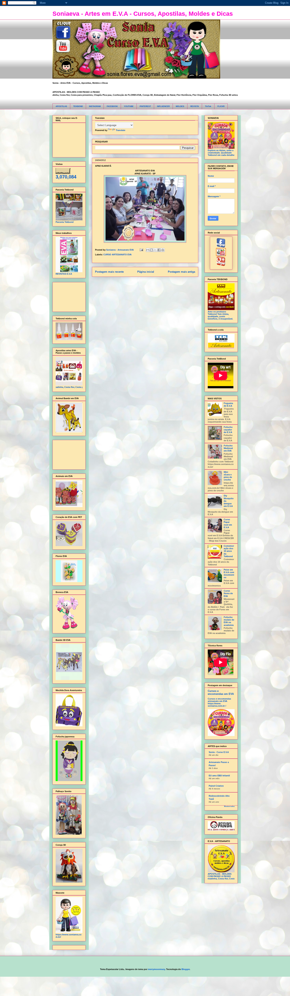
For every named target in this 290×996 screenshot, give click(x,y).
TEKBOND (78, 106)
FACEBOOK (112, 106)
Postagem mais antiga (181, 271)
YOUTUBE (129, 106)
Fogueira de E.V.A (228, 404)
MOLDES (180, 106)
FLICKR (221, 106)
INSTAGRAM (95, 106)
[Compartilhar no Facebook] (159, 250)
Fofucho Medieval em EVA (228, 448)
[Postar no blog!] (151, 250)
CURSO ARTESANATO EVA (117, 254)
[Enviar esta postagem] (141, 250)
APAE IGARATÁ (103, 166)
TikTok (208, 106)
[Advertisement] (68, 296)
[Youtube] (221, 255)
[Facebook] (221, 247)
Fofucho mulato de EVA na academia (229, 621)
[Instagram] (221, 265)
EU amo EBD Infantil (219, 775)
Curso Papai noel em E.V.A (228, 523)
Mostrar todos (229, 806)
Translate (120, 130)
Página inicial (145, 271)
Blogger (185, 969)
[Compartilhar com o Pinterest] (163, 250)
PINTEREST (145, 106)
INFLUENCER (163, 106)
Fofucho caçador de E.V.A (228, 429)
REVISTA (194, 106)
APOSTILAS (61, 106)
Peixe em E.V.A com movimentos (229, 574)
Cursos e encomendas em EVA (221, 692)
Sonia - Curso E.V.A (219, 752)
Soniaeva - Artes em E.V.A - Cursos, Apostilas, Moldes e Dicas (142, 13)
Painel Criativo (216, 786)
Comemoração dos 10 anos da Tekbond (229, 551)
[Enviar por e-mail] (148, 250)
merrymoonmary (156, 969)
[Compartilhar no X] (155, 250)
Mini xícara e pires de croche (228, 476)
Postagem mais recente (109, 271)
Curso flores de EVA (228, 593)
